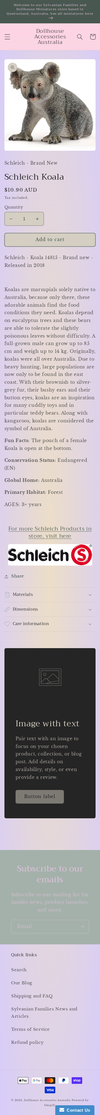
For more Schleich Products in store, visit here (50, 532)
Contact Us (77, 1110)
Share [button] (17, 576)
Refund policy (27, 1042)
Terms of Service (30, 1029)
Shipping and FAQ (32, 995)
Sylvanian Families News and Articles (44, 1013)
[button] (7, 36)
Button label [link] (39, 796)
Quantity (13, 207)
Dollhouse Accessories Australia (48, 1100)
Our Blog (21, 982)
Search (19, 969)
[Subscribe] (82, 926)
